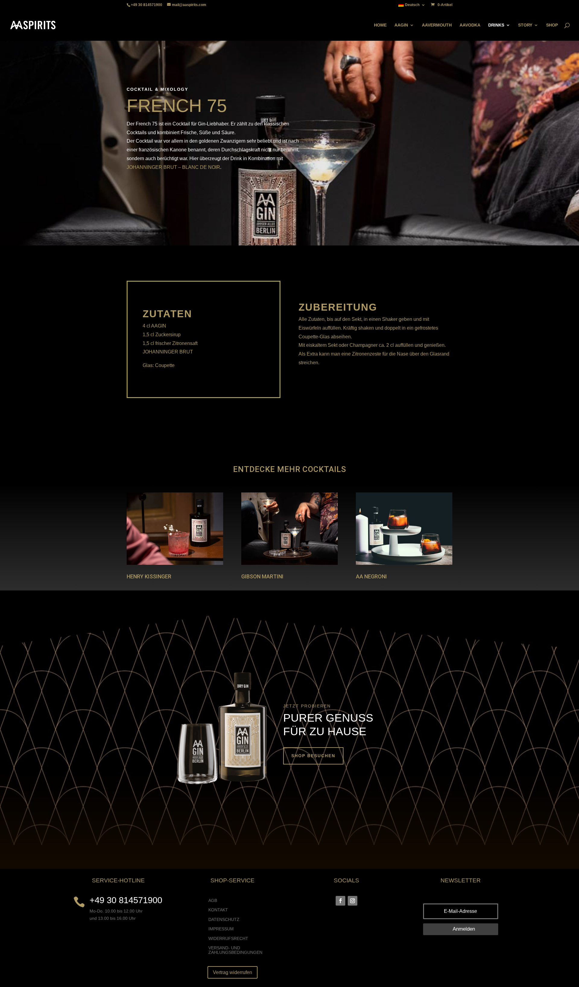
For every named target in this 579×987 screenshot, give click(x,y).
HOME (380, 25)
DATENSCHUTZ (223, 919)
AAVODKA (470, 25)
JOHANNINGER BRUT (152, 167)
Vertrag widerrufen (232, 972)
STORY (525, 25)
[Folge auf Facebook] (340, 901)
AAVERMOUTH (437, 25)
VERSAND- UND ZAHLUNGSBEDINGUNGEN (235, 950)
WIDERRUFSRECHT (228, 938)
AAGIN (401, 25)
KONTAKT (218, 910)
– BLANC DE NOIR (199, 167)
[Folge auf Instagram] (352, 901)
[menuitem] (412, 6)
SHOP (552, 25)
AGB (212, 900)
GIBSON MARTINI (262, 576)
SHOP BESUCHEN (313, 755)
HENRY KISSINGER (149, 576)
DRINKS (496, 25)
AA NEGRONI (371, 576)
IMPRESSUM (221, 929)
